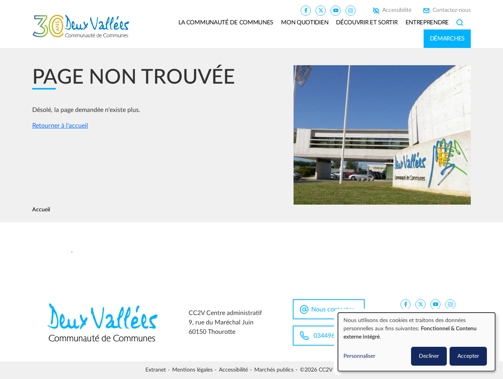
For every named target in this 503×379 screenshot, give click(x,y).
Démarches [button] (447, 39)
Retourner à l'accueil (60, 126)
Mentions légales (192, 370)
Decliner (429, 356)
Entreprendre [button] (427, 23)
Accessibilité (396, 10)
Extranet (155, 370)
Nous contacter (332, 309)
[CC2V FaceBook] (306, 10)
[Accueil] (84, 26)
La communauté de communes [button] (226, 23)
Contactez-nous (452, 10)
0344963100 (331, 336)
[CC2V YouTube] (335, 10)
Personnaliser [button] (359, 356)
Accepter (468, 356)
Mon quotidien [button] (304, 23)
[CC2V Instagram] (350, 10)
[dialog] (416, 342)
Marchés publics (274, 370)
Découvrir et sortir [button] (366, 23)
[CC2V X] (321, 10)
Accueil (41, 209)
